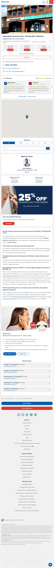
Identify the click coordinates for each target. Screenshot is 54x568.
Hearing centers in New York (27, 487)
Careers (27, 429)
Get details (9, 223)
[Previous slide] (1, 87)
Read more (6, 92)
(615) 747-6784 (11, 65)
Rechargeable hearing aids (27, 468)
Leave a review (31, 96)
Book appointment (27, 408)
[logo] (5, 2)
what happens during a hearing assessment (23, 296)
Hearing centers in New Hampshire (27, 505)
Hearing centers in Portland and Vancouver (27, 493)
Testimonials (27, 431)
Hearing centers (27, 481)
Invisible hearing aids (27, 465)
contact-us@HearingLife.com (12, 68)
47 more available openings (26, 53)
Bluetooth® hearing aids (27, 462)
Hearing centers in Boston (27, 496)
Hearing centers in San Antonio (27, 499)
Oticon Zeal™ (23, 354)
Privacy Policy (3, 544)
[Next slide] (51, 87)
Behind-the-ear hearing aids (27, 456)
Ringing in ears (27, 477)
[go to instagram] (31, 415)
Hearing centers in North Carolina (27, 502)
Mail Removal (27, 449)
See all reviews (22, 96)
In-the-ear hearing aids (27, 459)
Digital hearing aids (27, 471)
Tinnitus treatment (27, 474)
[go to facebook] (22, 415)
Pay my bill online (27, 508)
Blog (27, 437)
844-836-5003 (27, 403)
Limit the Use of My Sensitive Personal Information (27, 443)
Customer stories (27, 423)
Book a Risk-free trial (9, 354)
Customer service (27, 434)
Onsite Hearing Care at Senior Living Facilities (27, 510)
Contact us (27, 426)
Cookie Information (27, 440)
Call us (28, 57)
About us (27, 420)
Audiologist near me (27, 484)
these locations (8, 534)
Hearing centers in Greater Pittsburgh (27, 490)
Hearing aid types (27, 453)
